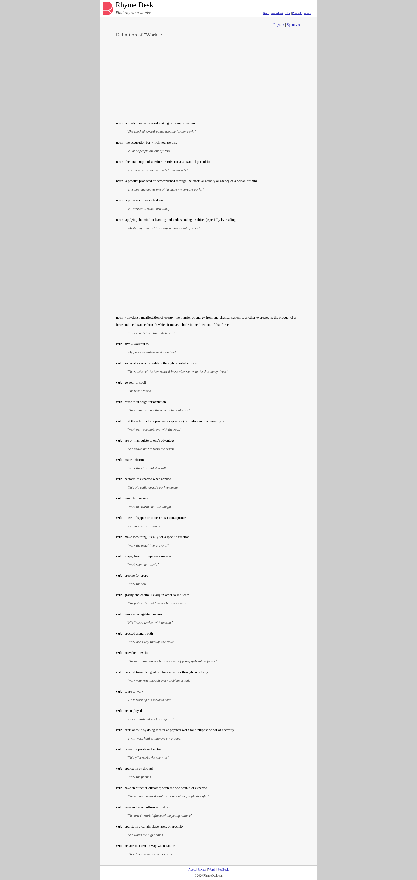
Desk (266, 13)
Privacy (202, 869)
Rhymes (278, 25)
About (307, 13)
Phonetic (297, 13)
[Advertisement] (208, 78)
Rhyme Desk (134, 5)
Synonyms (294, 25)
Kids (287, 13)
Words (212, 869)
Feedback (223, 869)
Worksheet (277, 13)
